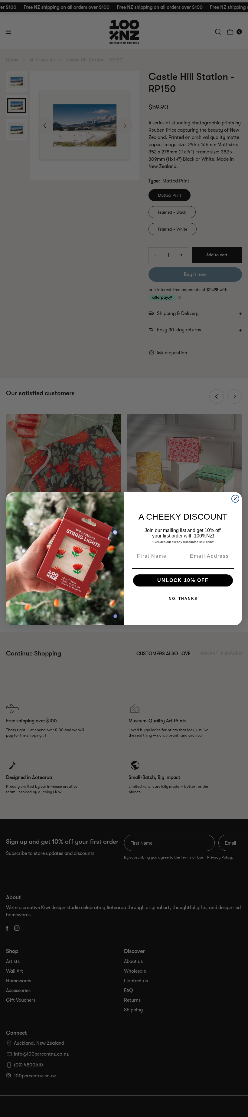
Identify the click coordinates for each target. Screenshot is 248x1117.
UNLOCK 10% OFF (183, 580)
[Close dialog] (235, 498)
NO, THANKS (183, 598)
